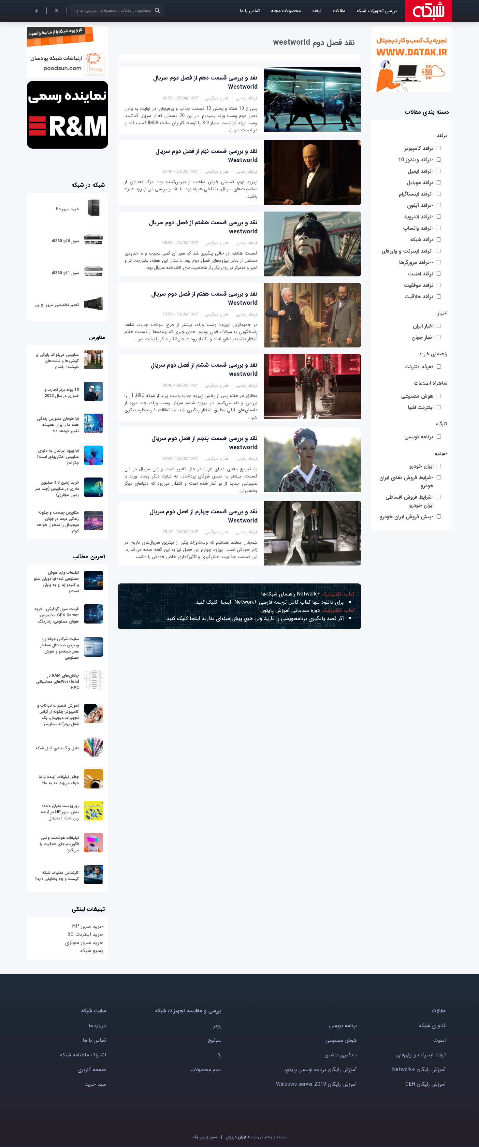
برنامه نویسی (418, 437)
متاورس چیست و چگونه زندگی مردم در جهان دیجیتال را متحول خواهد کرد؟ (57, 521)
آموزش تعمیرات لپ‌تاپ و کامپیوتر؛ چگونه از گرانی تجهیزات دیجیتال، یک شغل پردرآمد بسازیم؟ (58, 714)
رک (218, 1055)
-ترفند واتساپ (418, 228)
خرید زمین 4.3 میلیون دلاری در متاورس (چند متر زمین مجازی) (57, 488)
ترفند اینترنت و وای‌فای (421, 1055)
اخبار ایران (423, 326)
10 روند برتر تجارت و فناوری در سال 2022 (61, 393)
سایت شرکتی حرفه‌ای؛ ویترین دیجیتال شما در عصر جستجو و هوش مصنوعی (59, 648)
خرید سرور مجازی (84, 942)
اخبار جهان (422, 337)
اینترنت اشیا (420, 408)
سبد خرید (95, 1084)
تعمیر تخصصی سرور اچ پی (57, 305)
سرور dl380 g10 (65, 241)
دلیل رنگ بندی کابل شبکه (57, 748)
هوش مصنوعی (417, 396)
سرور (204, 1137)
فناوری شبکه (432, 1026)
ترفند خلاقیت (418, 297)
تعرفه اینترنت (418, 367)
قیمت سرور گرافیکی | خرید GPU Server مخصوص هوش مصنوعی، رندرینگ (56, 615)
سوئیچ (215, 1040)
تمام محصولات (206, 1070)
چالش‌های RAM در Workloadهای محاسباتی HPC (57, 681)
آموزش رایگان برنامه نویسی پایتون (320, 1070)
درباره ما (97, 1026)
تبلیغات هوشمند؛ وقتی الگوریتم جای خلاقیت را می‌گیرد (59, 844)
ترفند (316, 11)
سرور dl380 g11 (65, 273)
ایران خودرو (421, 466)
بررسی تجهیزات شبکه (376, 11)
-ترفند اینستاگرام (416, 194)
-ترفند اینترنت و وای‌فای (407, 251)
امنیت (439, 1040)
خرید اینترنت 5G (85, 934)
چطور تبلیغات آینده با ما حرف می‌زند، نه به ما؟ (59, 780)
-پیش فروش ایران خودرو (406, 517)
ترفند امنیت (420, 274)
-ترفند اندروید (418, 217)
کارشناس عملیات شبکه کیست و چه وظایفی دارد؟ (57, 876)
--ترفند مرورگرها (416, 262)
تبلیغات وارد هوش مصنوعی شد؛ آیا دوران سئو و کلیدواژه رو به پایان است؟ (56, 581)
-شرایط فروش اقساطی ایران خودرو (409, 501)
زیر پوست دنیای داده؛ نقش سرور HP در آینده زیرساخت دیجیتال (60, 812)
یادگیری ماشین (341, 1055)
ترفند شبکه (421, 240)
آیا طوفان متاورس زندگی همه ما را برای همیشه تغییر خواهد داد (58, 425)
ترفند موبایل (420, 183)
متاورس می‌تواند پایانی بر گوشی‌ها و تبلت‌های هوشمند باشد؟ (57, 361)
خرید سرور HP (87, 926)
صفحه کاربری (92, 1070)
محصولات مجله (286, 11)
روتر (217, 1026)
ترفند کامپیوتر (418, 148)
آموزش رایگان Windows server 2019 (316, 1084)
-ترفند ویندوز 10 (415, 160)
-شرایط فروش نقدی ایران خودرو (406, 482)
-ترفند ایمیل (420, 171)
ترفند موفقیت (418, 285)
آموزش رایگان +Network (419, 1070)
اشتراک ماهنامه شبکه (83, 1055)
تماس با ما (250, 11)
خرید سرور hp (67, 209)
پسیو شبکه (91, 951)
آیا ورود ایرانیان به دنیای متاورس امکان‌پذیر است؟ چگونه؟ (58, 457)
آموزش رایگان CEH (425, 1084)
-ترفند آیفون (420, 205)
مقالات (339, 11)
